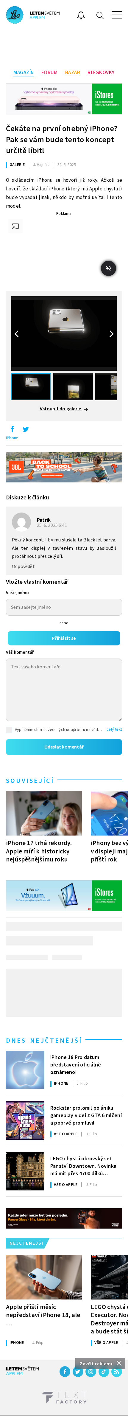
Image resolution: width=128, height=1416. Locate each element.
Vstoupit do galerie (61, 409)
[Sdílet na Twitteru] (25, 431)
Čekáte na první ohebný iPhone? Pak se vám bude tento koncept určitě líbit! (61, 139)
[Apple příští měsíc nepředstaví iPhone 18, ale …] (44, 1277)
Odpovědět (23, 566)
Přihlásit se (64, 638)
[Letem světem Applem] (33, 15)
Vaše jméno (17, 593)
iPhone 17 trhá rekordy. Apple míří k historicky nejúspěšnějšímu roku (39, 851)
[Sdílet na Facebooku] (12, 431)
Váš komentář (20, 652)
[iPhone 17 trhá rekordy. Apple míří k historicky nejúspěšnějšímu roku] (44, 813)
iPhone (12, 438)
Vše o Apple (65, 1134)
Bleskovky (101, 72)
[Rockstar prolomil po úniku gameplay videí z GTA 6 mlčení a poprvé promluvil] (25, 1120)
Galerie (17, 165)
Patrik (44, 520)
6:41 (52, 525)
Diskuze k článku (27, 497)
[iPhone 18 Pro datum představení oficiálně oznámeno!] (25, 1070)
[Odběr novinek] (81, 16)
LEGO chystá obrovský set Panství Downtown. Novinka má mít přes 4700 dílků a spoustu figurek (83, 1165)
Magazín (23, 72)
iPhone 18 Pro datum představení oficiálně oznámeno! (75, 1064)
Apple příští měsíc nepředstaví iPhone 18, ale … (43, 1315)
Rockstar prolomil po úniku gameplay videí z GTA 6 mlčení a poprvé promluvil (86, 1115)
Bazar (72, 72)
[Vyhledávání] (100, 15)
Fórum (49, 72)
